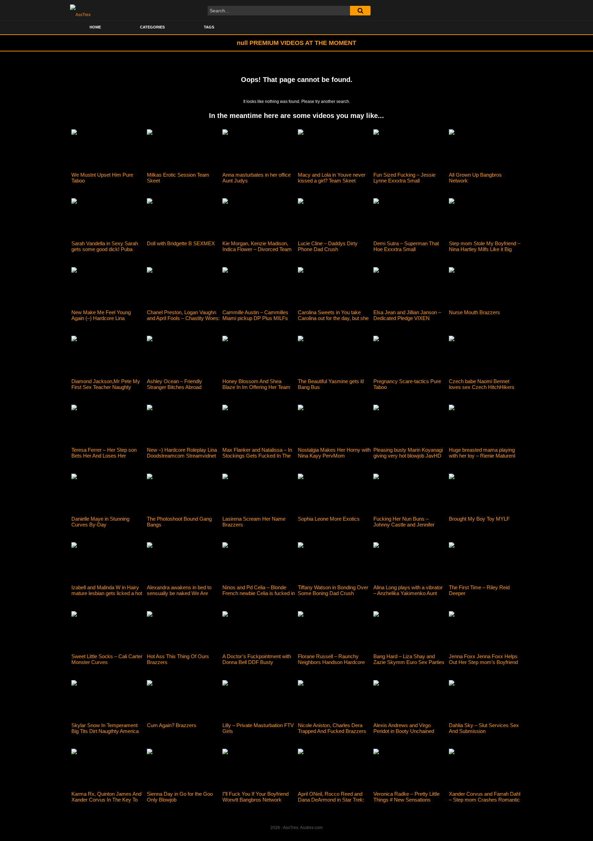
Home (95, 27)
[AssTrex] (80, 10)
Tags (209, 27)
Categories (152, 27)
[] (360, 10)
